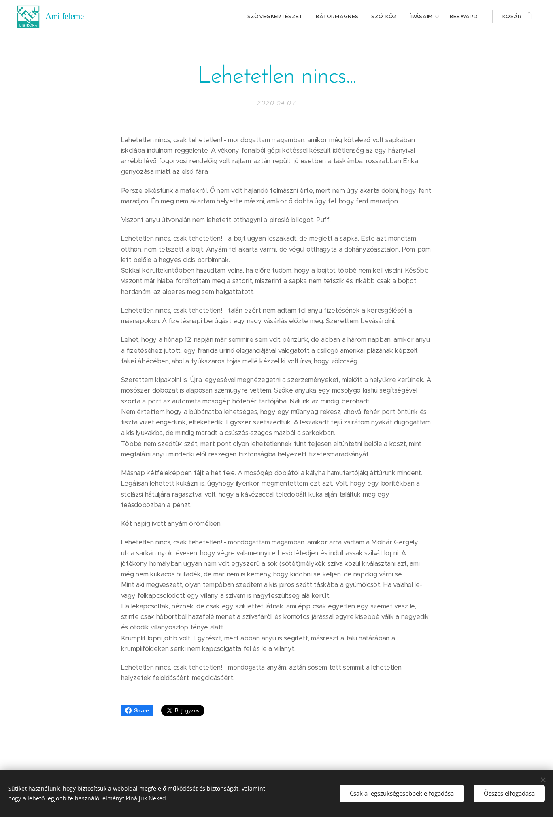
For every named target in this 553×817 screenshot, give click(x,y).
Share (141, 710)
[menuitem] (277, 16)
